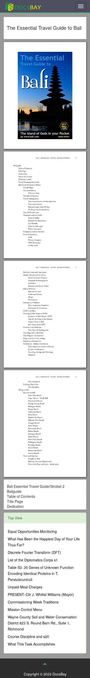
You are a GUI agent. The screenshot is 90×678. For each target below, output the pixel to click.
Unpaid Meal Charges (25, 586)
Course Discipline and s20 (28, 636)
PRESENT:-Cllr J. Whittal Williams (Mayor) (41, 594)
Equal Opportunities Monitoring (32, 531)
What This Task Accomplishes (31, 643)
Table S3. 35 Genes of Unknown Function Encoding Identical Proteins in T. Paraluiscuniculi (41, 573)
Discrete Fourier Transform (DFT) (34, 552)
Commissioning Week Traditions (33, 601)
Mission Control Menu (25, 609)
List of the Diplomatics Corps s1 (33, 559)
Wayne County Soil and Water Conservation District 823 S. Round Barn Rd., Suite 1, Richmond (42, 622)
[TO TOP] (45, 663)
